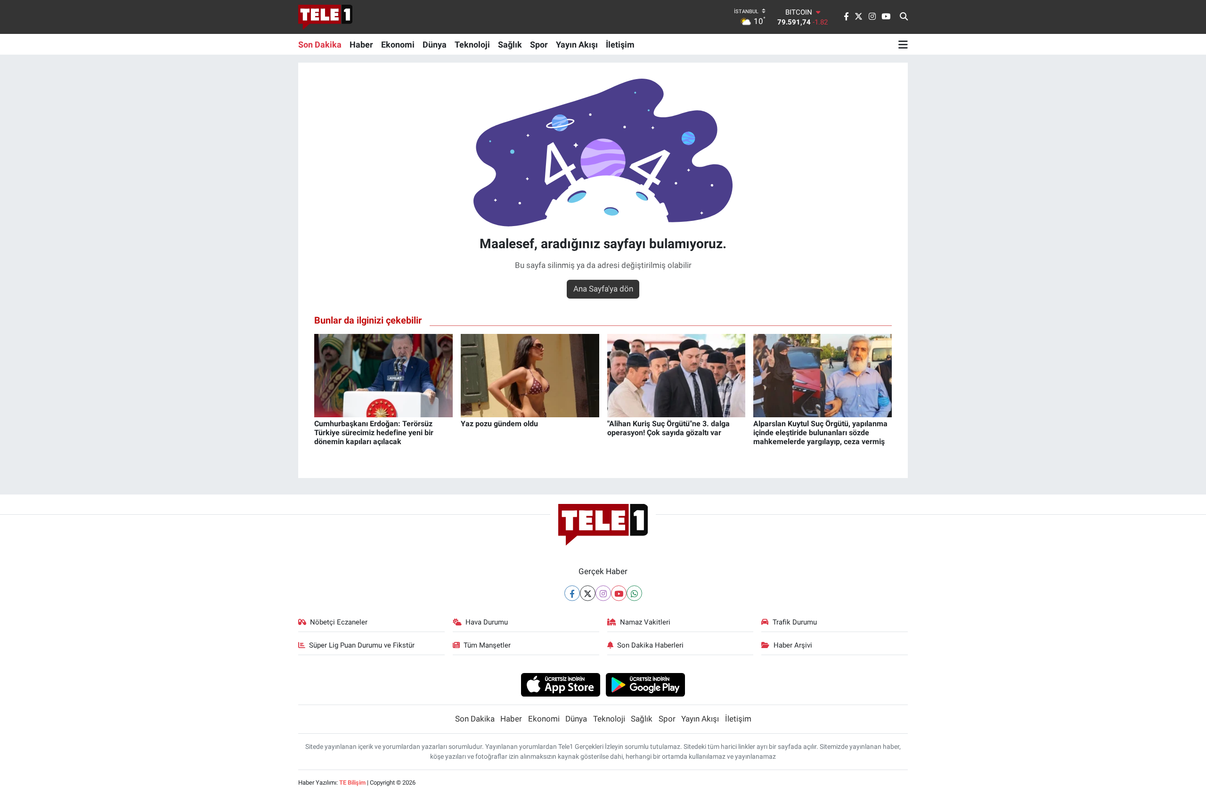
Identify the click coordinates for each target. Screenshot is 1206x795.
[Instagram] (603, 593)
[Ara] (904, 17)
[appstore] (560, 684)
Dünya (435, 44)
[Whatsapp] (634, 593)
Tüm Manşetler (487, 645)
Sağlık (510, 44)
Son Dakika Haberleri (650, 645)
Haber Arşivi (793, 645)
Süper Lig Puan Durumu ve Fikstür (362, 645)
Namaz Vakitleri (645, 622)
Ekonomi (398, 44)
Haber (361, 44)
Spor (539, 44)
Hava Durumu (486, 622)
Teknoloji (472, 44)
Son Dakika (320, 44)
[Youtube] (619, 593)
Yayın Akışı (577, 44)
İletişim (620, 44)
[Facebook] (572, 593)
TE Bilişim (352, 782)
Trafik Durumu (795, 622)
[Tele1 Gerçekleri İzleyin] (325, 17)
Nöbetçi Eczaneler (338, 622)
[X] (587, 593)
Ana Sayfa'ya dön (603, 288)
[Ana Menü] (903, 44)
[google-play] (645, 684)
